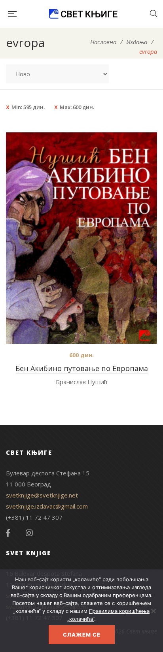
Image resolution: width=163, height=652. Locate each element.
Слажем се (81, 634)
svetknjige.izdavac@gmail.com (47, 506)
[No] (153, 611)
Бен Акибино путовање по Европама (81, 368)
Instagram (29, 533)
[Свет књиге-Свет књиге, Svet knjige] (83, 14)
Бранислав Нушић (81, 382)
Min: (28, 107)
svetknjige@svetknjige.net (42, 495)
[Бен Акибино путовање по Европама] (81, 238)
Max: (77, 107)
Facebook (8, 533)
